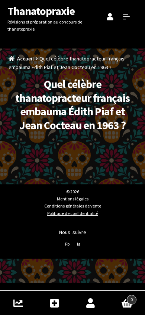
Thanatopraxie (41, 11)
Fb (67, 244)
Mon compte (90, 303)
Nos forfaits (54, 303)
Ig (78, 244)
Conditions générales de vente (72, 206)
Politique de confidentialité (72, 213)
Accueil (25, 58)
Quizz (18, 303)
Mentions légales (72, 199)
